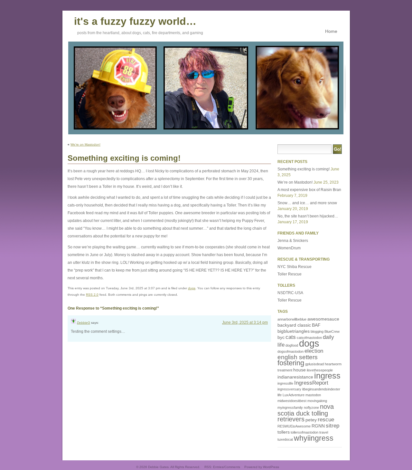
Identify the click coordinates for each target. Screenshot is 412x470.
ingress (327, 375)
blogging (317, 331)
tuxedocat (285, 439)
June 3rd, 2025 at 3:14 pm (245, 322)
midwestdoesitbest (291, 401)
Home (331, 31)
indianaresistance (295, 376)
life (279, 395)
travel (323, 432)
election (313, 351)
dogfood (292, 345)
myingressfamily (290, 407)
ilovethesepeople (320, 370)
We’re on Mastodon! (85, 144)
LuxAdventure (293, 395)
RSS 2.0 (92, 294)
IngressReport (311, 383)
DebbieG (83, 322)
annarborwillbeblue (291, 319)
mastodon (313, 395)
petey (311, 419)
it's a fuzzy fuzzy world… (135, 20)
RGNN (318, 425)
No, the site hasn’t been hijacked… (307, 216)
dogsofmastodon (290, 351)
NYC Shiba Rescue (294, 266)
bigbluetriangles (293, 331)
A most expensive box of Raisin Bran (309, 189)
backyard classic (294, 325)
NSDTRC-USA (290, 293)
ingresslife (285, 383)
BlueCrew (332, 331)
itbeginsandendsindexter (321, 389)
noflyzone (311, 407)
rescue (326, 420)
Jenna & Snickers (292, 240)
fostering (290, 363)
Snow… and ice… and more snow (307, 203)
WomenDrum (289, 248)
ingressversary (289, 389)
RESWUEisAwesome (294, 426)
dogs (191, 288)
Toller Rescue (289, 274)
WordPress (271, 467)
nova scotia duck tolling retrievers (305, 413)
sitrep (332, 426)
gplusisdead (314, 364)
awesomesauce (323, 318)
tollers (283, 432)
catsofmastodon (309, 338)
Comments (232, 467)
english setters (297, 357)
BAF (316, 325)
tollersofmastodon (304, 432)
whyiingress (313, 438)
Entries (218, 467)
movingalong (317, 401)
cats (291, 337)
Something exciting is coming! (303, 169)
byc (281, 337)
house (299, 369)
